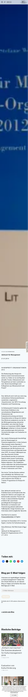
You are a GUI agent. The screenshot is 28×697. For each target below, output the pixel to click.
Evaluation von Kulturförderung (8, 666)
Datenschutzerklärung (14, 691)
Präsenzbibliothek (7, 517)
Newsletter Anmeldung (9, 2)
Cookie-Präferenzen (14, 692)
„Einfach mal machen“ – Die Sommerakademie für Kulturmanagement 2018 (12, 651)
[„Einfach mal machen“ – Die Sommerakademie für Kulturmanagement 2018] (12, 639)
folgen (6, 597)
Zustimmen (14, 695)
